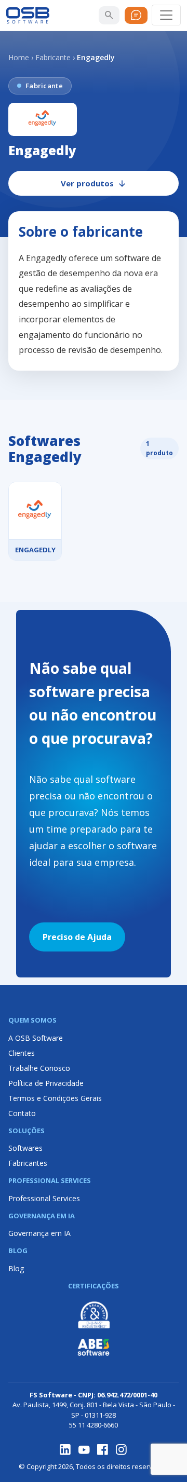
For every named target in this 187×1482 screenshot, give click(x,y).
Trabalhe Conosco (39, 1068)
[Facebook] (103, 1450)
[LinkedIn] (65, 1450)
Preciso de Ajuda (77, 937)
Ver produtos (87, 183)
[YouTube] (84, 1450)
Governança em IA (39, 1233)
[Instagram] (121, 1450)
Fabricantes (27, 1163)
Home (18, 57)
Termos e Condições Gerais (55, 1098)
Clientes (21, 1053)
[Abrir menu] (166, 15)
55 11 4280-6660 (93, 1425)
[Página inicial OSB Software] (27, 15)
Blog (16, 1268)
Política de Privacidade (46, 1083)
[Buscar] (109, 15)
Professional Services (44, 1198)
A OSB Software (35, 1038)
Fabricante (53, 57)
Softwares (25, 1148)
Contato (22, 1113)
